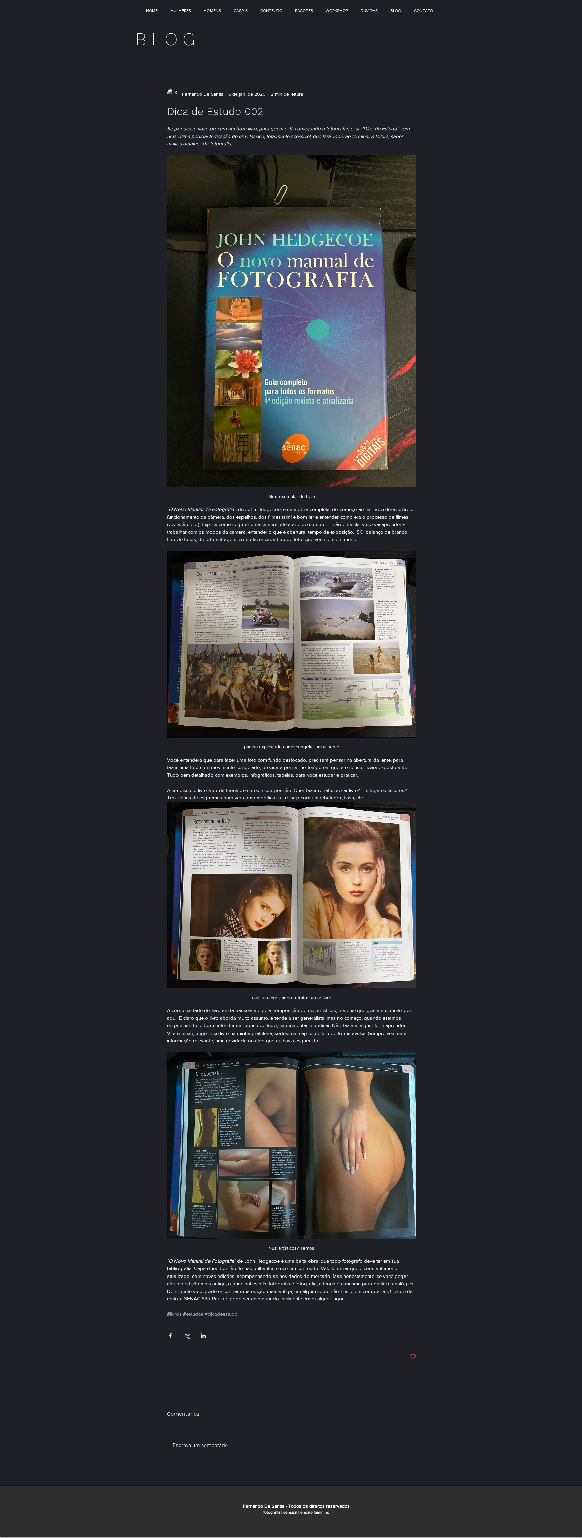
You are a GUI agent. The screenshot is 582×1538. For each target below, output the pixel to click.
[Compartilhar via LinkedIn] (203, 1336)
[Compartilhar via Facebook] (170, 1336)
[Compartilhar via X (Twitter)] (187, 1336)
